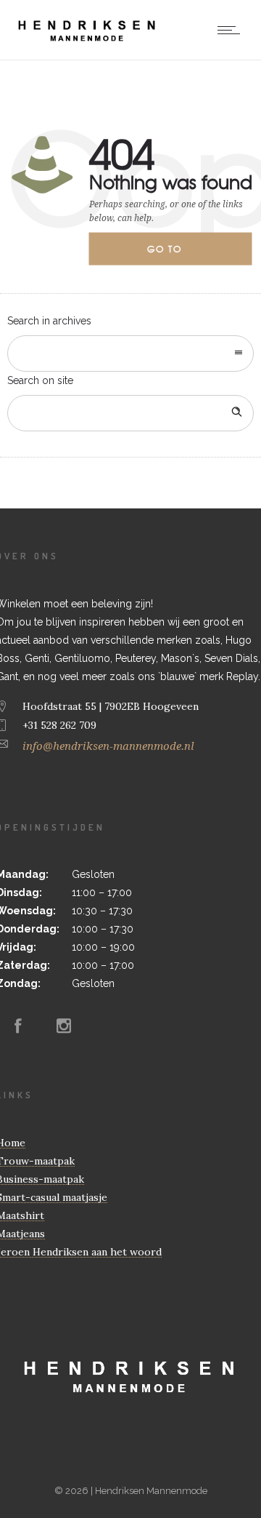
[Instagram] (64, 1025)
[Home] (87, 41)
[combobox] (130, 353)
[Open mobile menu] (232, 29)
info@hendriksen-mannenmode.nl (108, 746)
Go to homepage (177, 253)
